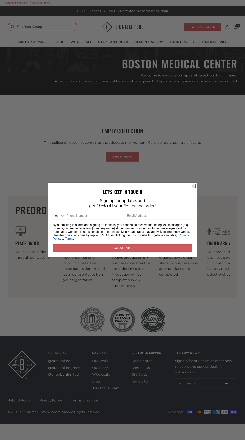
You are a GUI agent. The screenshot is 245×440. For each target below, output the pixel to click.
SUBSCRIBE (123, 248)
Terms (69, 238)
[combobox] (59, 215)
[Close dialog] (194, 186)
